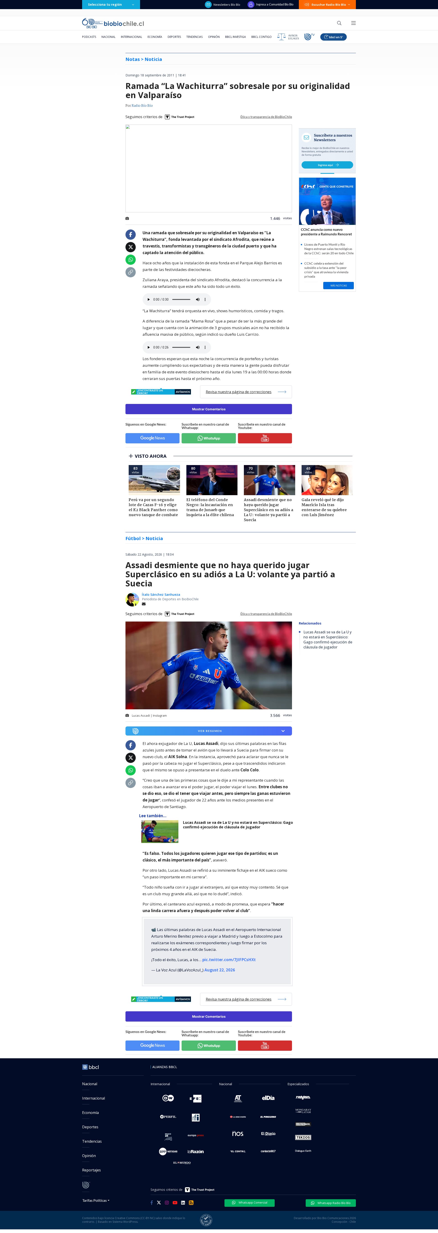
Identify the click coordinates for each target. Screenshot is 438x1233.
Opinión (214, 37)
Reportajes (91, 1170)
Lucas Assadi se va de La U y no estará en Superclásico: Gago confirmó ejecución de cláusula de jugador (238, 825)
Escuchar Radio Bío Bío (329, 5)
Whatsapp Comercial (252, 1202)
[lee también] (161, 831)
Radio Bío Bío (142, 106)
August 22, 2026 (219, 970)
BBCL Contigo (261, 37)
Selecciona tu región (105, 4)
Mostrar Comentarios (209, 409)
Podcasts (89, 37)
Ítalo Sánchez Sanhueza (161, 594)
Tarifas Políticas (94, 1200)
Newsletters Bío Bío (227, 5)
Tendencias (194, 37)
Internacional (131, 37)
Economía (155, 37)
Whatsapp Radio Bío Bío (334, 1203)
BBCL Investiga (235, 37)
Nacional (108, 37)
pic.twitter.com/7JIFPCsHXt (229, 959)
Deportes (174, 37)
